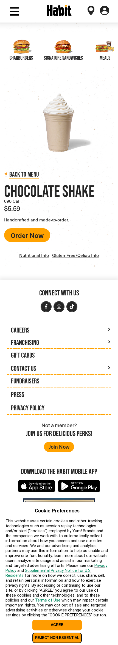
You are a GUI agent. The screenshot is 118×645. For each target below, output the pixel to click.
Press (17, 394)
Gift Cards (23, 355)
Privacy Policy (27, 408)
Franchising (25, 342)
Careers (20, 330)
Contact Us (23, 368)
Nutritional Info (34, 255)
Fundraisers (25, 381)
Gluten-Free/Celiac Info (75, 255)
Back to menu (24, 174)
